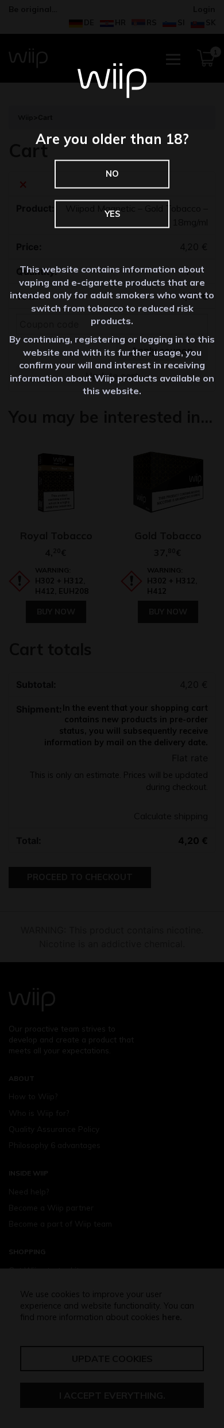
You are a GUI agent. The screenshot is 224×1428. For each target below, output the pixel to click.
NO (112, 174)
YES (112, 213)
